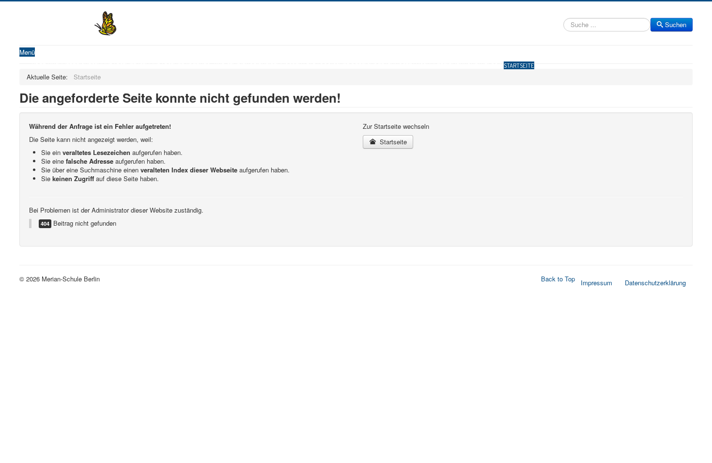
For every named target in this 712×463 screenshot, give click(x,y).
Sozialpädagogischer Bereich (331, 65)
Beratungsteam (397, 65)
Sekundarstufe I (115, 65)
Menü (27, 52)
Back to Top (558, 278)
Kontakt (476, 65)
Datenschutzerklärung (655, 282)
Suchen (675, 24)
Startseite (519, 65)
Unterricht (75, 65)
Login (496, 65)
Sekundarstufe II (164, 65)
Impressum (596, 282)
